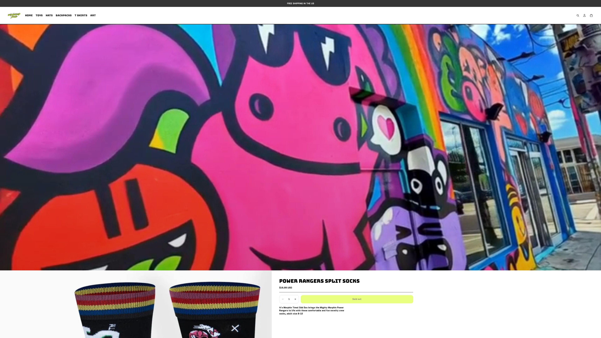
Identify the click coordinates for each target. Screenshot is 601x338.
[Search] (577, 15)
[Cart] (591, 15)
